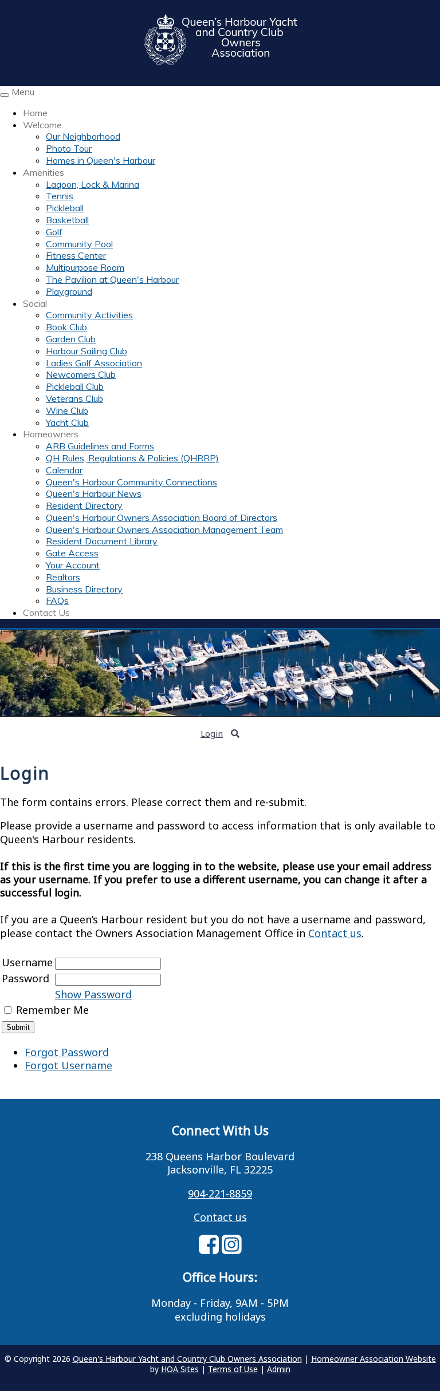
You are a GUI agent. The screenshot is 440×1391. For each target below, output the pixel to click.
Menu (22, 91)
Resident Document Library (102, 541)
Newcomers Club (81, 374)
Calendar (64, 470)
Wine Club (67, 410)
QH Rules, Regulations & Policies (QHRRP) (132, 458)
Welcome (42, 125)
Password (25, 978)
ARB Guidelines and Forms (100, 446)
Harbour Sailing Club (86, 351)
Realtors (63, 577)
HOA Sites (180, 1369)
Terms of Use (233, 1369)
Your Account (73, 565)
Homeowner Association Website (373, 1358)
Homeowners (50, 434)
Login (212, 733)
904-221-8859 (220, 1193)
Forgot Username (68, 1065)
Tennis (59, 195)
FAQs (57, 600)
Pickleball (65, 208)
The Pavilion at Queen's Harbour (112, 279)
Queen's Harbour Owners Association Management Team (164, 529)
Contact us (335, 933)
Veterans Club (74, 398)
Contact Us (46, 612)
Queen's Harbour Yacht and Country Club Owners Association (187, 1358)
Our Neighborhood (83, 136)
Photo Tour (69, 148)
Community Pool (79, 244)
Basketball (67, 220)
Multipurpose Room (85, 267)
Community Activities (89, 315)
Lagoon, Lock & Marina (92, 184)
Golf (54, 232)
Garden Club (71, 339)
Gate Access (72, 553)
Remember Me (52, 1010)
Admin (278, 1369)
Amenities (43, 172)
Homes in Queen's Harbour (100, 160)
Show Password (93, 994)
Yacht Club (67, 422)
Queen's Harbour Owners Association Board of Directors (161, 517)
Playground (69, 291)
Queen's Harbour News (94, 493)
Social (35, 303)
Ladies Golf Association (94, 363)
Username (27, 962)
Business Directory (84, 589)
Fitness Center (76, 255)
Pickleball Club (75, 386)
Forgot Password (67, 1052)
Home (35, 112)
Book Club (66, 327)
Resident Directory (84, 505)
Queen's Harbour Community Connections (131, 482)
